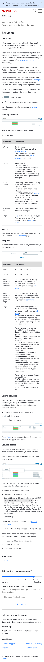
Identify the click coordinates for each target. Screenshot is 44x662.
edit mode (30, 300)
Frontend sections (8, 25)
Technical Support (8, 644)
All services (6, 648)
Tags (16, 216)
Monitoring (22, 236)
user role (35, 107)
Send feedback (22, 604)
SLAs (17, 223)
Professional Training (34, 644)
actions (31, 220)
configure (37, 80)
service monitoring (27, 60)
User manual (6, 22)
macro (36, 193)
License (4, 659)
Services (21, 25)
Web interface (19, 22)
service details (20, 151)
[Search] (34, 11)
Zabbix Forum (31, 648)
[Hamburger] (40, 11)
